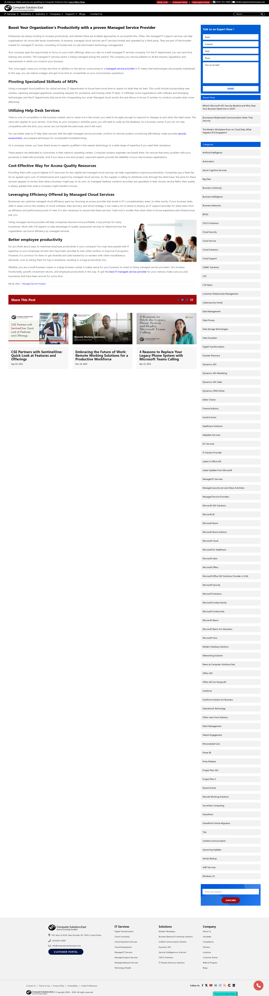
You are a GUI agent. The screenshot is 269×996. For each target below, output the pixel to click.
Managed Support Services (126, 957)
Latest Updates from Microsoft (217, 470)
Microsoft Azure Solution (215, 531)
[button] (258, 985)
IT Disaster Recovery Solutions (172, 962)
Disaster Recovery (211, 355)
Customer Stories (210, 957)
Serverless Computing (213, 805)
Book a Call (162, 2)
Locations (207, 952)
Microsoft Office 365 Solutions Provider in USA (225, 576)
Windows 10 (209, 876)
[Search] (262, 14)
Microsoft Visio (210, 637)
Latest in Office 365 (212, 461)
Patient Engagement (212, 734)
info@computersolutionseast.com (250, 2)
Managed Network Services (126, 962)
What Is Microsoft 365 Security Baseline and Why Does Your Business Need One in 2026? (229, 107)
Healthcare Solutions (213, 426)
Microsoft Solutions (212, 593)
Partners (206, 947)
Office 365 (208, 673)
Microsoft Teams (210, 620)
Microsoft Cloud (210, 540)
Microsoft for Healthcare (214, 549)
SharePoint (208, 814)
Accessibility (73, 985)
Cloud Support (210, 258)
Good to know (209, 417)
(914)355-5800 (59, 940)
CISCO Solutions (211, 223)
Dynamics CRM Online (213, 390)
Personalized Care (211, 743)
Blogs (82, 14)
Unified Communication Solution (172, 941)
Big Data (207, 178)
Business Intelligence (213, 196)
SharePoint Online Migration (216, 823)
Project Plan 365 (210, 770)
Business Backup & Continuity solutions (176, 936)
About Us (207, 931)
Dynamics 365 (209, 364)
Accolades (207, 936)
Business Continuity (212, 187)
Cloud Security (210, 231)
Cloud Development (123, 947)
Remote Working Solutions (216, 796)
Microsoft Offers (210, 567)
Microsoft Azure (210, 523)
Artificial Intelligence (212, 152)
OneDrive (207, 690)
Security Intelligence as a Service (172, 952)
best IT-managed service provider (128, 271)
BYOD (205, 214)
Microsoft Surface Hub (213, 611)
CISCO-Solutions (166, 957)
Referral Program (210, 962)
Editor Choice (209, 399)
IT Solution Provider (212, 452)
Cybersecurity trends (213, 302)
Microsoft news (210, 558)
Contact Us (96, 14)
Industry (40, 14)
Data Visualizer (210, 337)
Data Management (212, 311)
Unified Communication (214, 840)
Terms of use (44, 985)
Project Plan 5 (209, 778)
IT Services (10, 14)
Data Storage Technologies (215, 328)
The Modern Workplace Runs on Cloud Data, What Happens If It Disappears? (227, 131)
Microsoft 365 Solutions (214, 505)
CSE (204, 276)
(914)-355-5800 (222, 2)
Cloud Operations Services (126, 941)
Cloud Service (209, 240)
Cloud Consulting (122, 936)
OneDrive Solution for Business (218, 699)
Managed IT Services (213, 478)
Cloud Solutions (210, 249)
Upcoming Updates (212, 849)
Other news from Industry (215, 717)
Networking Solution (213, 655)
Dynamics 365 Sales (212, 381)
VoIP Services (209, 867)
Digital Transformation (213, 346)
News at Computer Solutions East (219, 664)
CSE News (207, 284)
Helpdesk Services (211, 434)
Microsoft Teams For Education (217, 628)
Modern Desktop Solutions (216, 646)
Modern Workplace (167, 931)
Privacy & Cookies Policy (225, 993)
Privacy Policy (58, 985)
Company (55, 14)
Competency (208, 941)
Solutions (26, 14)
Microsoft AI (208, 514)
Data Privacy (209, 320)
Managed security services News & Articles (223, 487)
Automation (208, 161)
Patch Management (212, 726)
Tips (205, 831)
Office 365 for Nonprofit (214, 681)
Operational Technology (214, 708)
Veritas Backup (210, 858)
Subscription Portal (201, 2)
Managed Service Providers (34, 283)
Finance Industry (211, 408)
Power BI (207, 752)
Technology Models (123, 967)
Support (70, 14)
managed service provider (120, 68)
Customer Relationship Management (220, 293)
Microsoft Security (211, 584)
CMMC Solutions (211, 267)
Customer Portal (180, 2)
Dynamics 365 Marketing (215, 373)
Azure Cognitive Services (215, 170)
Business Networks (212, 205)
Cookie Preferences (89, 985)
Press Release (209, 761)
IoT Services (208, 443)
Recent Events (209, 787)
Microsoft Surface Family (215, 602)
